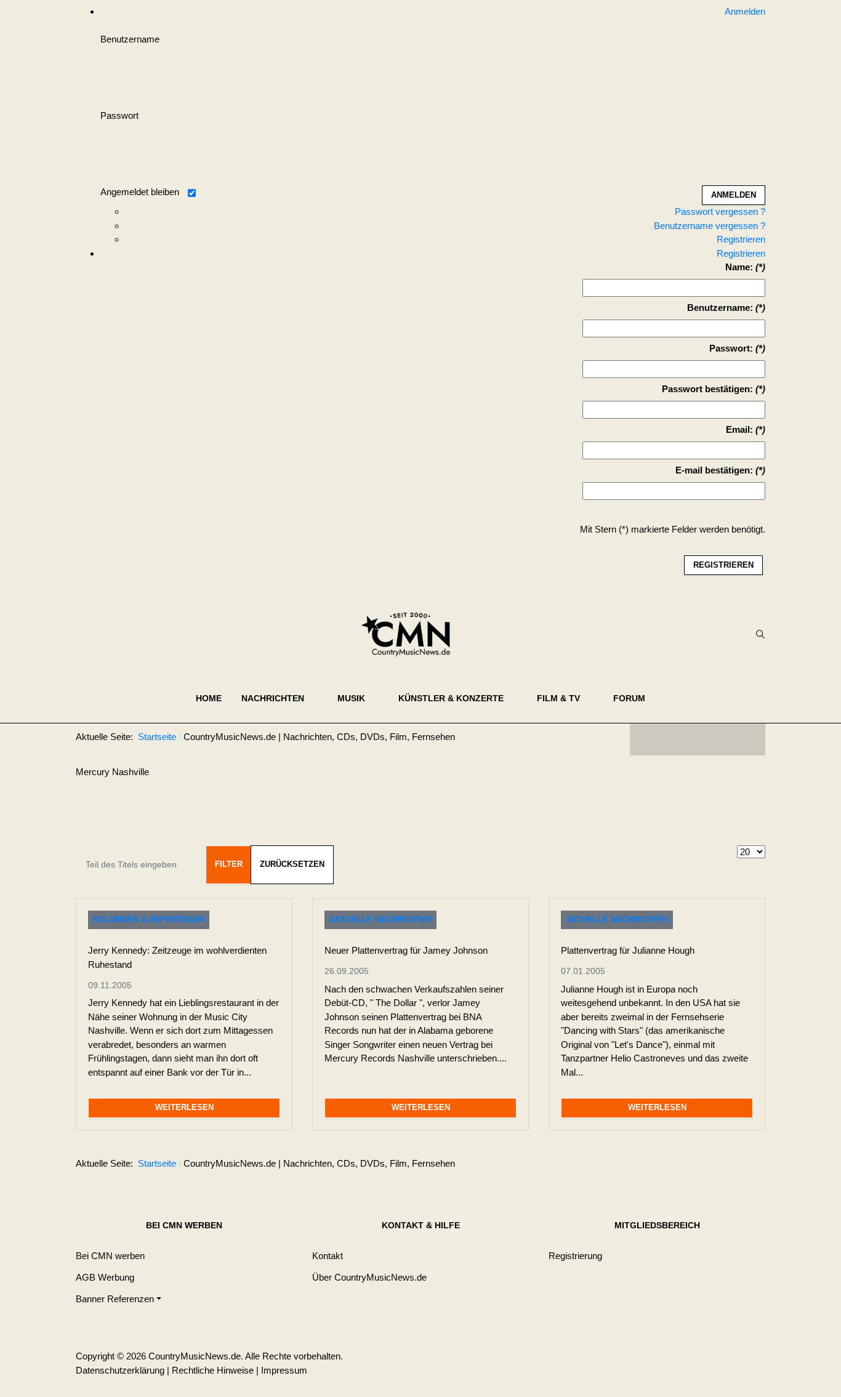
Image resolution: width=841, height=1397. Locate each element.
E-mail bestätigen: (714, 470)
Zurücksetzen (292, 864)
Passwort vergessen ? (720, 211)
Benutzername (129, 39)
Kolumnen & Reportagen (148, 919)
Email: (739, 429)
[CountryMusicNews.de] (411, 634)
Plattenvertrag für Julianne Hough (627, 950)
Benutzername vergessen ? (709, 225)
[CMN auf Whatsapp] (704, 1166)
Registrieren (741, 239)
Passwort (119, 115)
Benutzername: (720, 307)
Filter (229, 864)
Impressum (284, 1370)
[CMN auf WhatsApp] (697, 739)
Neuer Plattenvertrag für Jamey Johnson (406, 950)
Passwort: (731, 348)
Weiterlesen (184, 1107)
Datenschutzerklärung (120, 1370)
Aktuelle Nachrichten (380, 919)
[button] (279, 698)
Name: (739, 267)
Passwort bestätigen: (707, 389)
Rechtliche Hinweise (213, 1370)
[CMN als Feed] (747, 739)
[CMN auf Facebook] (648, 739)
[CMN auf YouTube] (722, 739)
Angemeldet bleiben (139, 192)
